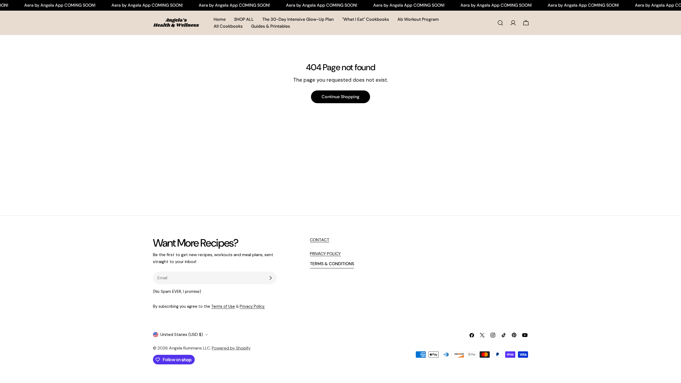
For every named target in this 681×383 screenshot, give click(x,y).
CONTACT (319, 240)
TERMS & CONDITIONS (332, 264)
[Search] (500, 23)
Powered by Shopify (231, 348)
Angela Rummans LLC (189, 348)
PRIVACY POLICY (325, 253)
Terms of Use (223, 306)
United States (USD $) (181, 334)
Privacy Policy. (252, 306)
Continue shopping (340, 96)
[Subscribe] (270, 278)
